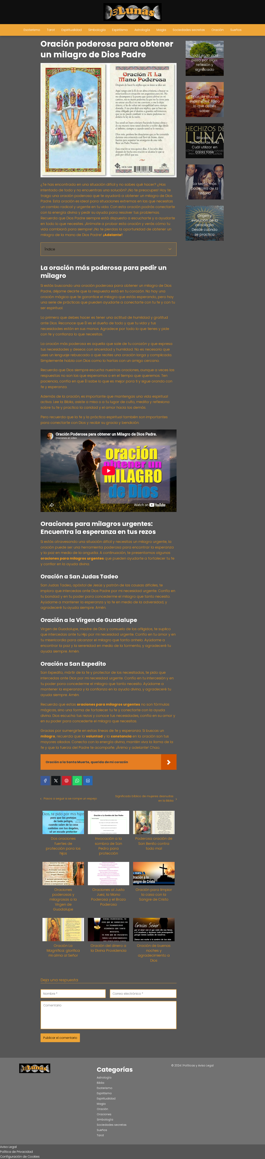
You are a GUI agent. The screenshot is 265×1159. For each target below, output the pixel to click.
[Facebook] (45, 780)
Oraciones (104, 1114)
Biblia (100, 1083)
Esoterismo (32, 30)
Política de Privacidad (16, 1151)
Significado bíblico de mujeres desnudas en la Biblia (144, 798)
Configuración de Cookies (20, 1156)
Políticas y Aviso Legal (198, 1065)
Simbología (97, 30)
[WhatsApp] (77, 780)
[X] (56, 780)
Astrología (142, 30)
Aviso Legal (8, 1147)
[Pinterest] (66, 780)
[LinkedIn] (88, 780)
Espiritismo (120, 30)
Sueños (236, 30)
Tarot (51, 30)
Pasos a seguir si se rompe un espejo (70, 798)
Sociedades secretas (189, 30)
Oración (217, 30)
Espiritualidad (71, 30)
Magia (161, 30)
